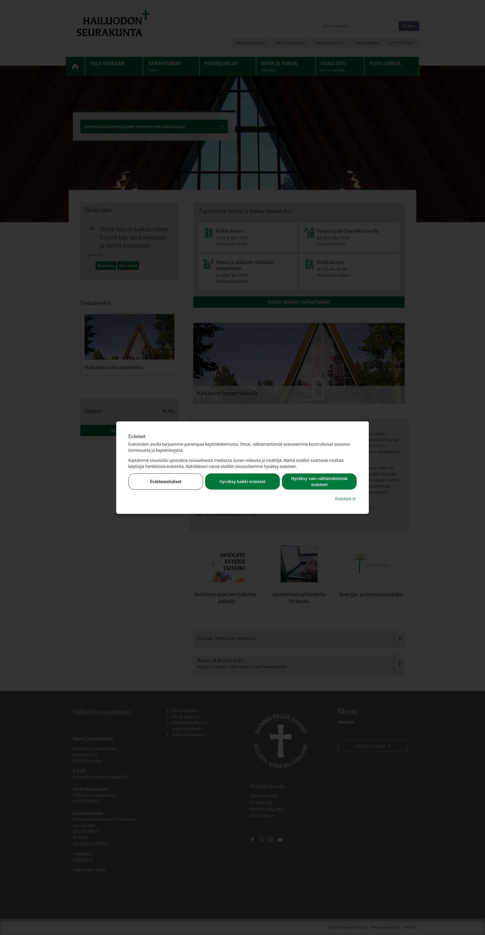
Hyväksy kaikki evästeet (242, 481)
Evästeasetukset (165, 481)
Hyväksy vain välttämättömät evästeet (319, 481)
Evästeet (346, 498)
